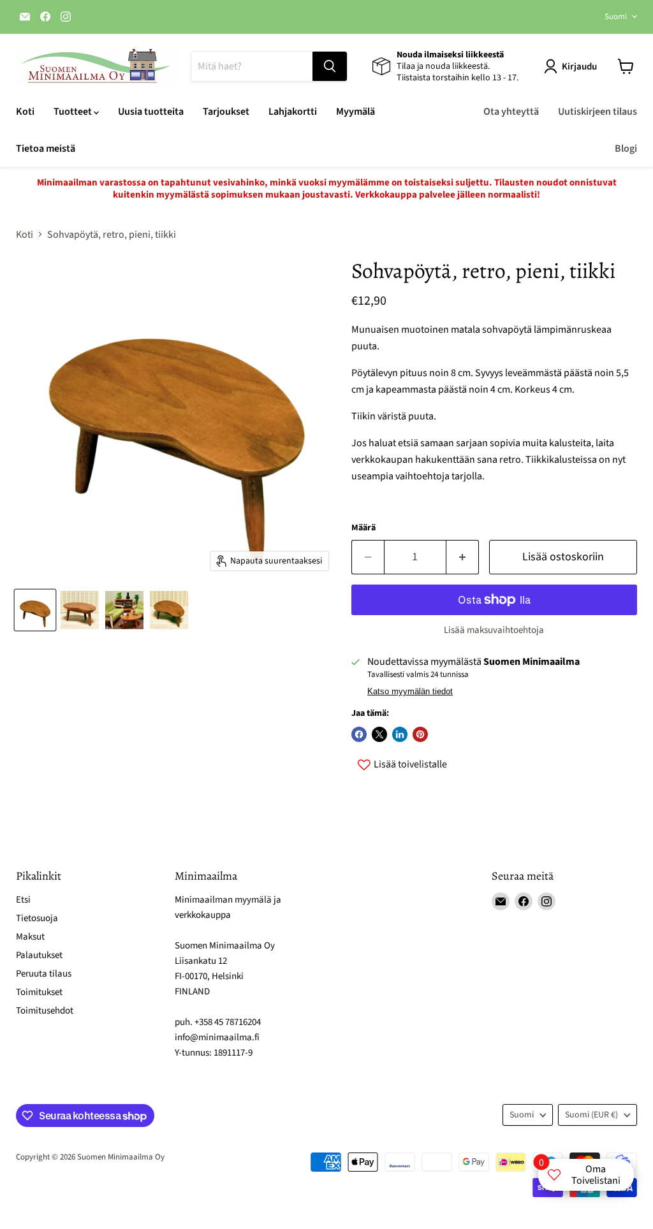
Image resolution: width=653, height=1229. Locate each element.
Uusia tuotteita (151, 112)
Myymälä (355, 112)
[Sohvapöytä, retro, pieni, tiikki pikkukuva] (35, 610)
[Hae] (329, 66)
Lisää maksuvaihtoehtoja (494, 630)
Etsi (23, 899)
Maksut (30, 936)
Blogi (626, 149)
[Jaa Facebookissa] (359, 734)
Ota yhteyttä (511, 112)
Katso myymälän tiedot (410, 691)
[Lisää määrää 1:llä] (462, 557)
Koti (25, 112)
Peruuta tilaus (43, 973)
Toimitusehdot (44, 1010)
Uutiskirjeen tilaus (597, 112)
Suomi (616, 16)
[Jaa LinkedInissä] (399, 734)
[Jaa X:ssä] (379, 734)
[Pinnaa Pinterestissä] (420, 734)
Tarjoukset (226, 112)
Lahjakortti (292, 112)
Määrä (363, 528)
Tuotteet (74, 112)
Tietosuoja (37, 918)
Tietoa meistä (45, 149)
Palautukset (39, 955)
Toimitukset (39, 992)
